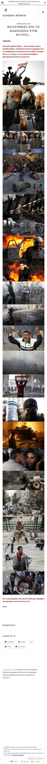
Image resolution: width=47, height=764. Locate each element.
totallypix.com (14, 54)
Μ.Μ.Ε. (25, 672)
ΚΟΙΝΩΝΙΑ (12, 672)
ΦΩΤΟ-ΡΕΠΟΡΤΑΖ (28, 675)
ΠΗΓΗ (5, 606)
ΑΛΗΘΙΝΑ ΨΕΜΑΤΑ (14, 15)
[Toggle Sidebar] (43, 12)
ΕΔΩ (23, 601)
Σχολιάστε (6, 678)
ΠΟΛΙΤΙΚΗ (18, 675)
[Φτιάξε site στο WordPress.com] (23, 2)
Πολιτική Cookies (18, 755)
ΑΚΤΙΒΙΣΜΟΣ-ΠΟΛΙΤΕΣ (22, 670)
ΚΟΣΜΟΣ (19, 672)
